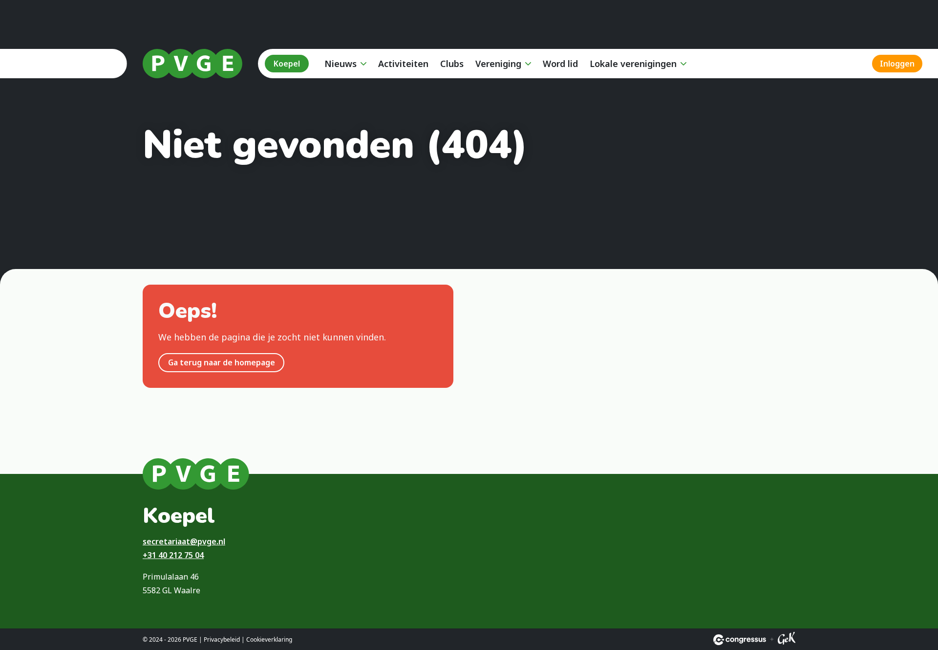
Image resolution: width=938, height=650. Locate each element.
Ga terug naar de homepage (221, 362)
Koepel (287, 63)
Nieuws (340, 63)
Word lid (560, 63)
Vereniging (498, 63)
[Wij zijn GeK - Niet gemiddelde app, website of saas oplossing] (786, 640)
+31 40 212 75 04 (173, 555)
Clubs (452, 63)
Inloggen (897, 63)
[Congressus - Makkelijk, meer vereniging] (739, 639)
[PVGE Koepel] (192, 63)
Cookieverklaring (269, 639)
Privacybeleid (222, 639)
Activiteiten (403, 63)
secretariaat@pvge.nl (184, 541)
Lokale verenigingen (633, 63)
